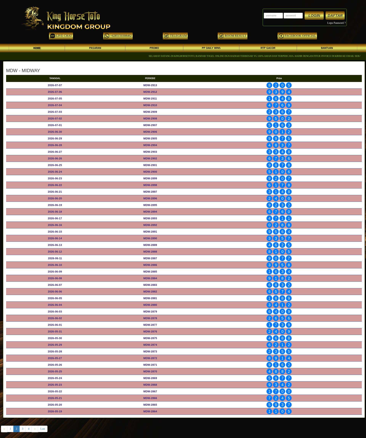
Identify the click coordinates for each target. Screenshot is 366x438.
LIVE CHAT (63, 35)
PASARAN (95, 48)
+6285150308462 (120, 35)
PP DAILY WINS (211, 48)
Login (314, 15)
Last (42, 428)
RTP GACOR (268, 48)
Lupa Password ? (336, 22)
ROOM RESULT (235, 35)
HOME (37, 48)
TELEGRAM (178, 35)
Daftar (335, 15)
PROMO (154, 48)
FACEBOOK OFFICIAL (300, 35)
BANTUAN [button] (327, 48)
